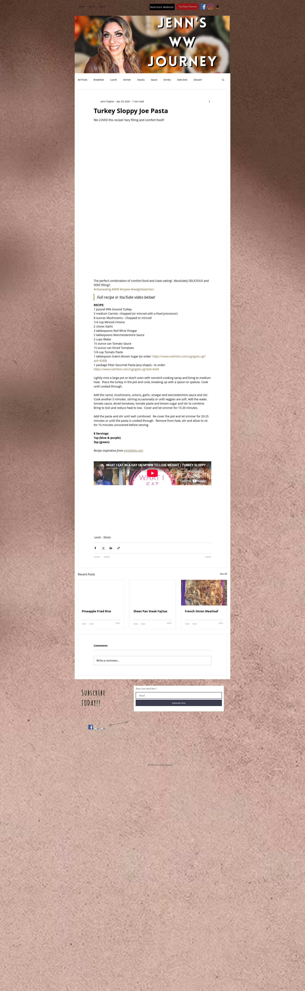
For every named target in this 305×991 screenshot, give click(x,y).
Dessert (198, 79)
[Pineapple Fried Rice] (101, 592)
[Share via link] (118, 547)
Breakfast (99, 79)
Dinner (127, 79)
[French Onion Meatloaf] (204, 592)
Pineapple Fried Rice (96, 611)
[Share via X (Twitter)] (103, 547)
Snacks (141, 79)
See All (223, 573)
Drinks (167, 79)
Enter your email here (145, 688)
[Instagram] (210, 6)
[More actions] (209, 101)
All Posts (82, 79)
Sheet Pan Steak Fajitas (150, 611)
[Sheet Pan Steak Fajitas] (153, 592)
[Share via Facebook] (95, 547)
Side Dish (182, 79)
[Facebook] (203, 6)
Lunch (113, 79)
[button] (223, 79)
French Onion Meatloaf (201, 611)
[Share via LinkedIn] (110, 547)
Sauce (154, 79)
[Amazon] (217, 6)
